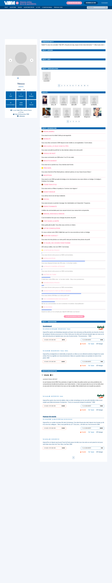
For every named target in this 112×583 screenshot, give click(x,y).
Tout (6, 7)
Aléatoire (13, 7)
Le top (38, 7)
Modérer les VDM (91, 3)
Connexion (104, 3)
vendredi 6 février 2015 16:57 (50, 379)
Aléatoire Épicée (29, 7)
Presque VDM (58, 7)
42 (24, 89)
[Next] (88, 86)
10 (84, 85)
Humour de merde (49, 417)
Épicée (20, 7)
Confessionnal (47, 7)
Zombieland (47, 326)
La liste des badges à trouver (74, 316)
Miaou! (19, 89)
